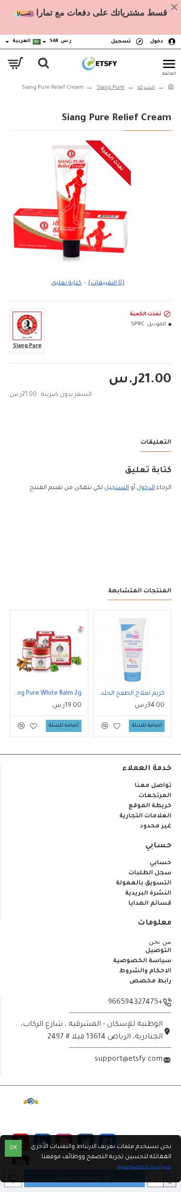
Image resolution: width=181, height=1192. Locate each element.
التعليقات (155, 442)
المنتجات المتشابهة (139, 591)
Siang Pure (111, 88)
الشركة (146, 88)
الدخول (146, 488)
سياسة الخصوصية (144, 1167)
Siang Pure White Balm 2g (47, 693)
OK (13, 1148)
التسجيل (116, 488)
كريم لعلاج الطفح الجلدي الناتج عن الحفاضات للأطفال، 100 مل (130, 693)
